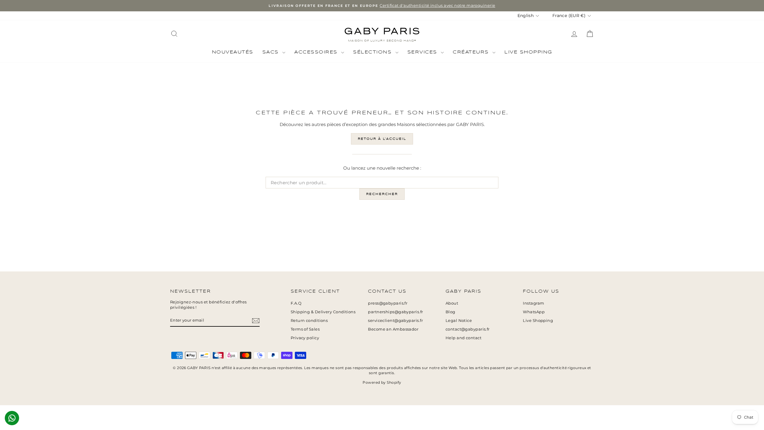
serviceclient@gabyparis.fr (395, 320)
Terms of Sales (305, 329)
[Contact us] (12, 418)
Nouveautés (232, 52)
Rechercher (382, 194)
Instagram (533, 303)
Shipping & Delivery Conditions (323, 312)
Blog (450, 312)
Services (423, 52)
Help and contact (463, 338)
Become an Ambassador (393, 329)
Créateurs (472, 52)
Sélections (373, 52)
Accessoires (317, 52)
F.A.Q (296, 303)
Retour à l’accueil (382, 138)
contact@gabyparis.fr (468, 329)
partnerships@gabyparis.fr (395, 312)
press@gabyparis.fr (387, 303)
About (452, 303)
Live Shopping (528, 52)
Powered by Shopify (382, 382)
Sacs (271, 52)
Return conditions (309, 320)
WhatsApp (534, 312)
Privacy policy (305, 338)
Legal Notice (459, 320)
